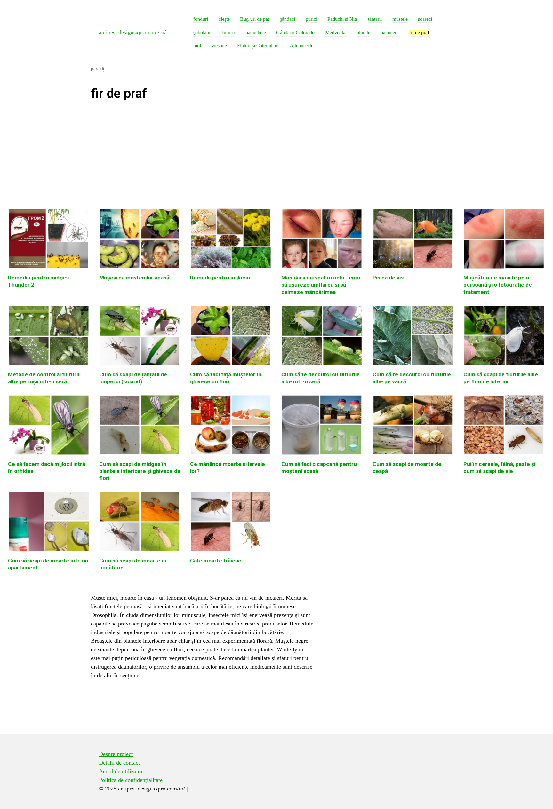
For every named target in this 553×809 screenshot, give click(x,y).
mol (197, 46)
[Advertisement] (203, 157)
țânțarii (375, 19)
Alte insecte (301, 46)
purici (311, 19)
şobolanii (202, 32)
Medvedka (336, 32)
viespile (219, 46)
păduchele (255, 32)
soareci (425, 19)
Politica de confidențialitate (131, 780)
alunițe (363, 32)
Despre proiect (116, 754)
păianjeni (390, 32)
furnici (228, 32)
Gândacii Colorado (295, 32)
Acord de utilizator (121, 771)
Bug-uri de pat (254, 19)
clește (224, 19)
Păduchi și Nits (342, 19)
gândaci (287, 19)
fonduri (200, 19)
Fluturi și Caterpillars (258, 46)
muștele (400, 19)
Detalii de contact (119, 762)
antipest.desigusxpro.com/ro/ (132, 32)
